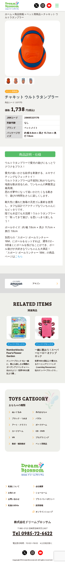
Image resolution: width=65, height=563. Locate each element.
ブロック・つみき (19, 418)
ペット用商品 (34, 14)
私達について (13, 486)
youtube (49, 5)
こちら (19, 256)
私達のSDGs (13, 505)
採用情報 (39, 505)
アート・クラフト (19, 425)
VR (13, 437)
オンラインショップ (44, 511)
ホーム (8, 14)
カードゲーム (17, 431)
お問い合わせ (13, 499)
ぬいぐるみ (16, 412)
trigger (57, 5)
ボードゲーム (41, 425)
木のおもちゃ (41, 412)
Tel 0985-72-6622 (33, 533)
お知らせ (12, 493)
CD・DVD (40, 431)
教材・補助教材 (18, 443)
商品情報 (19, 14)
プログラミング (42, 437)
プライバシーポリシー (45, 499)
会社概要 (39, 486)
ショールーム (41, 493)
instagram (42, 5)
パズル (38, 418)
